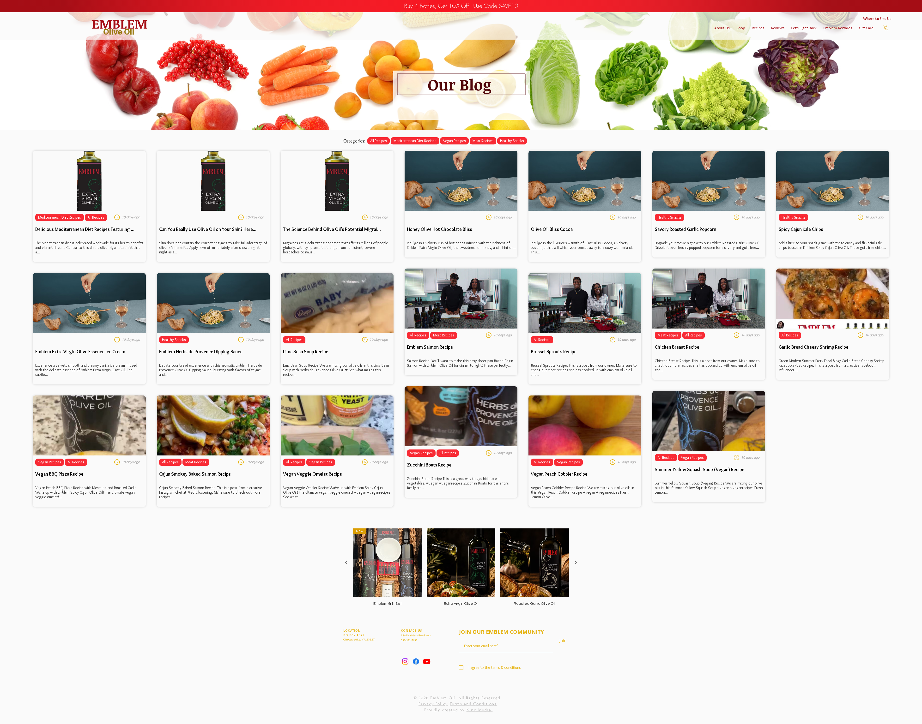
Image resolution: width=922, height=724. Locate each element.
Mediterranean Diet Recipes (415, 140)
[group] (461, 567)
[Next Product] (576, 562)
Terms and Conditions (473, 704)
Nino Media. (480, 710)
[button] (886, 27)
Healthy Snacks (512, 140)
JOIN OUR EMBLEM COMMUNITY (501, 632)
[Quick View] (461, 562)
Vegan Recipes (454, 140)
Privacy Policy (433, 704)
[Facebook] (416, 661)
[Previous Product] (346, 562)
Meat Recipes (483, 140)
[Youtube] (427, 661)
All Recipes (378, 140)
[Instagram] (405, 661)
